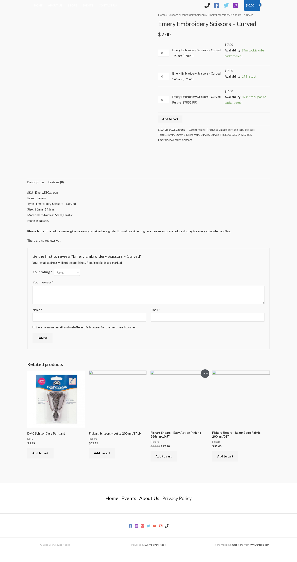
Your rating (42, 272)
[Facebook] (216, 5)
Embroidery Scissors (193, 14)
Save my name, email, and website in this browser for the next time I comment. (87, 327)
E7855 (247, 134)
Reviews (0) (56, 182)
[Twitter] (226, 5)
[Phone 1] (167, 526)
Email (155, 310)
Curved (205, 134)
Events (87, 5)
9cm (196, 134)
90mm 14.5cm (184, 134)
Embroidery (165, 139)
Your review (43, 282)
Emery (177, 139)
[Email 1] (160, 526)
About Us (55, 5)
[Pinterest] (142, 526)
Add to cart (170, 119)
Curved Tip (217, 134)
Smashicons (236, 544)
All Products (210, 129)
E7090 (229, 134)
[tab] (35, 182)
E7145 (238, 134)
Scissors (173, 14)
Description (35, 182)
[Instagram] (235, 5)
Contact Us (108, 5)
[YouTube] (154, 526)
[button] (267, 5)
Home (38, 5)
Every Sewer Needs (155, 544)
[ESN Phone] (207, 5)
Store (72, 5)
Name (37, 310)
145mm (169, 134)
